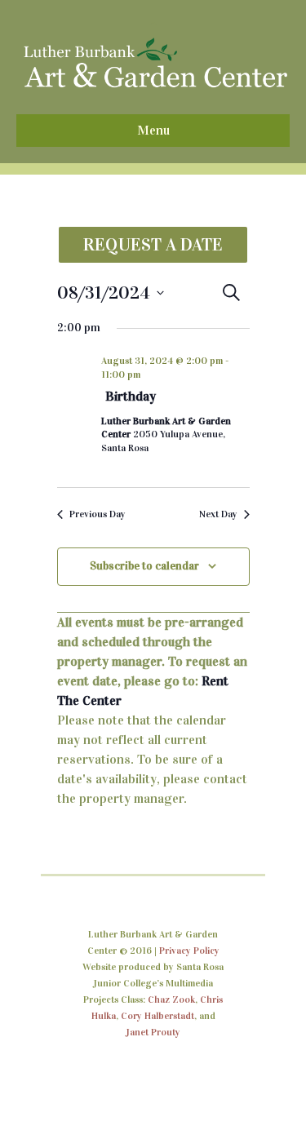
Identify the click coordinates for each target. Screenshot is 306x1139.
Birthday (130, 396)
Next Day (218, 514)
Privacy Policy (189, 950)
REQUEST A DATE (153, 244)
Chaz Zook (171, 999)
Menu (153, 130)
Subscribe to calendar (144, 566)
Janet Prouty (153, 1032)
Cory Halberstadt (157, 1016)
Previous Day (97, 514)
